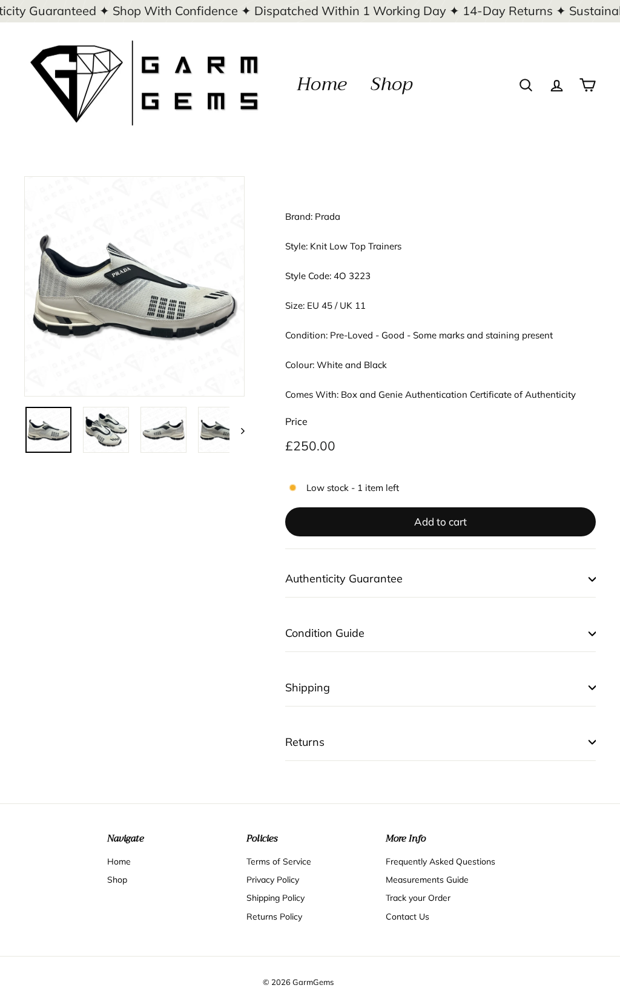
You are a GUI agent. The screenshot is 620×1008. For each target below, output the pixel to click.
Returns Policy (274, 916)
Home (321, 84)
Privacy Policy (272, 879)
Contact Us (407, 916)
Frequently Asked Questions (440, 861)
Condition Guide (324, 633)
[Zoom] (134, 286)
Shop (391, 84)
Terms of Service (278, 861)
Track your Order (418, 897)
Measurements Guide (427, 879)
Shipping (307, 687)
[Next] (237, 430)
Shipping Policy (275, 897)
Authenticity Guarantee (344, 578)
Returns (305, 742)
